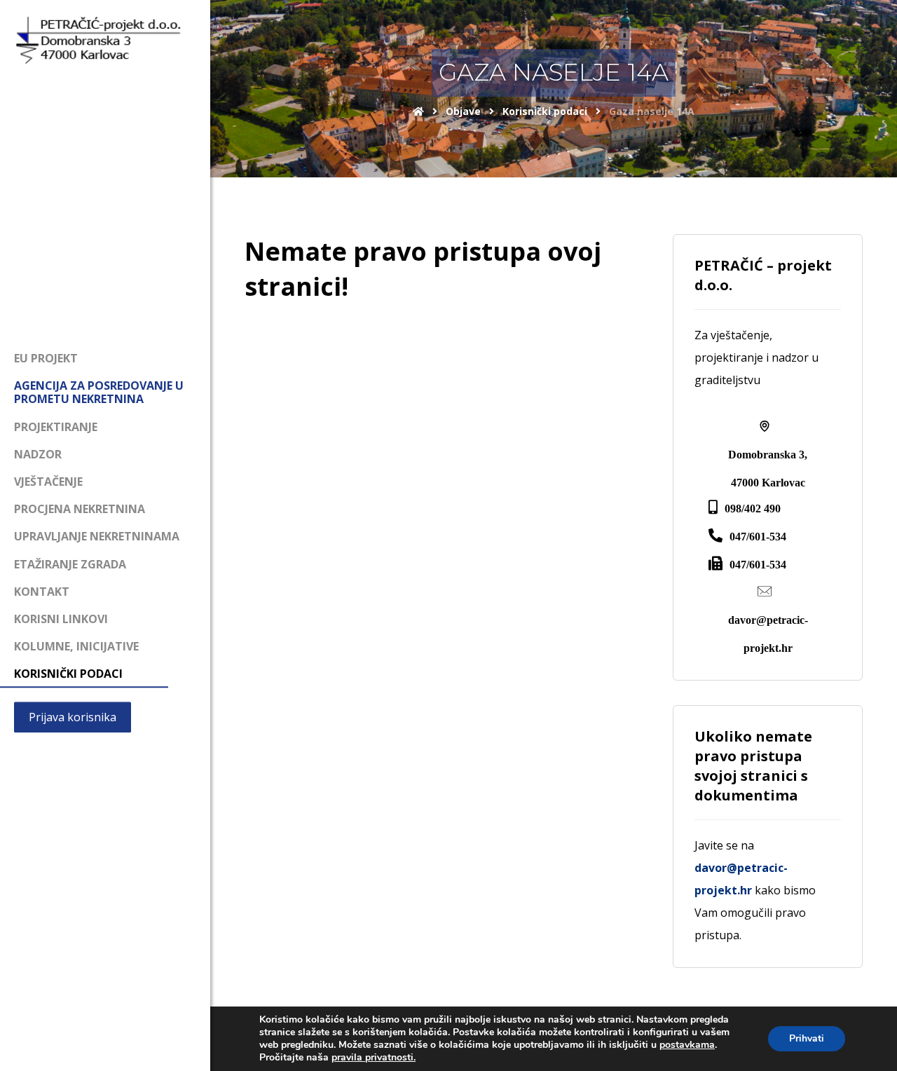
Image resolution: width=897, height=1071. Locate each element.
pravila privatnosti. (373, 1057)
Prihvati (806, 1038)
